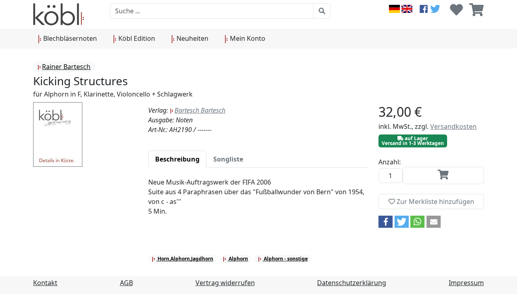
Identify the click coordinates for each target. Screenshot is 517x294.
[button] (385, 222)
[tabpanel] (258, 201)
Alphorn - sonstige (285, 258)
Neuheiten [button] (191, 38)
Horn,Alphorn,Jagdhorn (184, 258)
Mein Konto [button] (246, 38)
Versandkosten (453, 126)
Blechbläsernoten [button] (69, 38)
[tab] (177, 159)
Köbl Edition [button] (136, 38)
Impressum (466, 282)
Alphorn (237, 258)
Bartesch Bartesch (199, 110)
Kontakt (45, 282)
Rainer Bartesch (66, 66)
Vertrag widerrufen (225, 282)
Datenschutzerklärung (351, 282)
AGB (126, 282)
